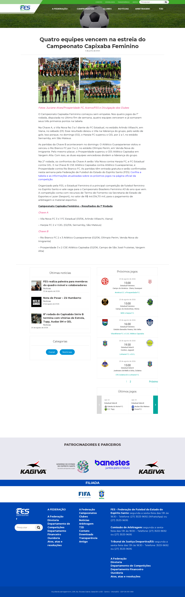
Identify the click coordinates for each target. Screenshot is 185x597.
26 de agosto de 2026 (127, 341)
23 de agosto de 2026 (127, 279)
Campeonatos (85, 8)
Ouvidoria (54, 538)
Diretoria (53, 520)
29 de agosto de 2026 (127, 361)
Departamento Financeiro (127, 569)
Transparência (123, 2)
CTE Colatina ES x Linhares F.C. (127, 375)
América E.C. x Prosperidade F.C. (127, 292)
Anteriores (102, 381)
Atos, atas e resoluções (125, 576)
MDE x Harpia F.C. (127, 313)
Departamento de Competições (131, 565)
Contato (99, 2)
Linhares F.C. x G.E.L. (127, 354)
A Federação (55, 516)
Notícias (123, 8)
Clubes (107, 8)
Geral (52, 352)
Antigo (135, 2)
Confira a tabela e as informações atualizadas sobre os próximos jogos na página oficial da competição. (89, 176)
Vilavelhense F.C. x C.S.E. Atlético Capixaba (127, 334)
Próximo (153, 381)
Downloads (110, 2)
